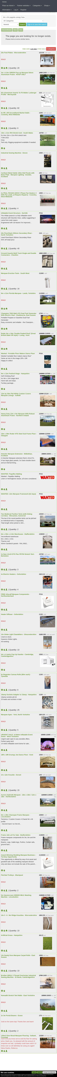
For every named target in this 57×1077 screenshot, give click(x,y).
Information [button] (6, 10)
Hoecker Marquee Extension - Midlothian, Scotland (16, 455)
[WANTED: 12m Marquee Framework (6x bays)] (47, 496)
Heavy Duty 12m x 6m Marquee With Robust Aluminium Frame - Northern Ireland (18, 414)
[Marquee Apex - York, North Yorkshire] (47, 721)
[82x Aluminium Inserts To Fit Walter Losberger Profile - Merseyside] (47, 100)
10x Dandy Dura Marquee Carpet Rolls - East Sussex (18, 956)
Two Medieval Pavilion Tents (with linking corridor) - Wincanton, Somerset (16, 515)
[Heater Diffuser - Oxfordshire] (47, 620)
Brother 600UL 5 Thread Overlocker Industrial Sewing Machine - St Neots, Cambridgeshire (18, 976)
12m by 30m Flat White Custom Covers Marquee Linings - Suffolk (16, 394)
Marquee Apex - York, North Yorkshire (15, 715)
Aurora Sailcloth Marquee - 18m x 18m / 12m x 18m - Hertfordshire (18, 796)
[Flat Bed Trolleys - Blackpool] (47, 881)
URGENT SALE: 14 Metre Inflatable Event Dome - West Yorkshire (17, 735)
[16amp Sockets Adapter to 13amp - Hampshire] (47, 701)
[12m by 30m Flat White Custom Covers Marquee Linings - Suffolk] (47, 400)
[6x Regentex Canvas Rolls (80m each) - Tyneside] (47, 681)
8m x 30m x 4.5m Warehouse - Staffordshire (17, 534)
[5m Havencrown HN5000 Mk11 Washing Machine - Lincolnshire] (47, 902)
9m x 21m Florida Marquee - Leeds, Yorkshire (18, 293)
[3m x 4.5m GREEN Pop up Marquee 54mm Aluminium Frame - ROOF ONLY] (47, 78)
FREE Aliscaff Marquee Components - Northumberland (15, 595)
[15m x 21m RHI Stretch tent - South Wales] (47, 139)
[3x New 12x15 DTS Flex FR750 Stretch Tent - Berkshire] (47, 559)
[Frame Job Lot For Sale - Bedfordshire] (47, 842)
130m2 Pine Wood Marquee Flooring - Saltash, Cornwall (18, 1036)
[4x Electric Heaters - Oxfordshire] (47, 581)
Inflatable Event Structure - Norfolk (14, 213)
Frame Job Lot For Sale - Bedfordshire (15, 835)
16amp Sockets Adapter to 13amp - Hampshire (19, 695)
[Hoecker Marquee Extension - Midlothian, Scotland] (47, 460)
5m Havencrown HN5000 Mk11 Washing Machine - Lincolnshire (16, 896)
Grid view (41, 49)
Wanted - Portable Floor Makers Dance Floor (18, 353)
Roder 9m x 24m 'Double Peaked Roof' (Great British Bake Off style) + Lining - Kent (18, 334)
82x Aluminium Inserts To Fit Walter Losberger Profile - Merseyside (18, 93)
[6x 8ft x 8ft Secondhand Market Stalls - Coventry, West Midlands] (47, 119)
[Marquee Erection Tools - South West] (47, 280)
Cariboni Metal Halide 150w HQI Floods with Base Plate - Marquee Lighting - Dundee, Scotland (17, 174)
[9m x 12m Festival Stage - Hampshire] (47, 378)
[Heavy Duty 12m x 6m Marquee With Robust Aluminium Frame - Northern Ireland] (47, 420)
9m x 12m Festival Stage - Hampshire (15, 373)
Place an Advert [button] (8, 5)
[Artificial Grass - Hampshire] (47, 942)
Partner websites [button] (23, 5)
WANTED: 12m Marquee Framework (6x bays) (18, 494)
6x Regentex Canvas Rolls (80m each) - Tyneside (16, 675)
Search (22, 24)
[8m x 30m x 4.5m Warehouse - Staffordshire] (47, 541)
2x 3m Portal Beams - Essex (12, 1015)
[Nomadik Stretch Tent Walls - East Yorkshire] (47, 1002)
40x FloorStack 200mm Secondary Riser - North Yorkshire (17, 234)
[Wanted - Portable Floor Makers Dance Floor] (47, 360)
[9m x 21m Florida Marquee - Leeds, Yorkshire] (47, 298)
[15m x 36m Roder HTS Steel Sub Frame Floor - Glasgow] (47, 440)
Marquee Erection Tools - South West (15, 273)
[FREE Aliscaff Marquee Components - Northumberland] (47, 601)
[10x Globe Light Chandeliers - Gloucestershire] (47, 641)
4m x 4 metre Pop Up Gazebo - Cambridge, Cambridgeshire (17, 655)
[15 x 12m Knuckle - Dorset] (47, 781)
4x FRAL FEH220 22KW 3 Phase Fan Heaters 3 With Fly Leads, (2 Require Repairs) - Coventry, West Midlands (19, 195)
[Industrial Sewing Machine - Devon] (47, 160)
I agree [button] (34, 1072)
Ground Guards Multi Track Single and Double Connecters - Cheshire (18, 254)
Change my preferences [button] (49, 1072)
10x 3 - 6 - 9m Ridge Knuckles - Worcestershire (19, 915)
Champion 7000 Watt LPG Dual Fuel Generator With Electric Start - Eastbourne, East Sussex (18, 314)
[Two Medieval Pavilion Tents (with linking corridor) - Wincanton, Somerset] (47, 520)
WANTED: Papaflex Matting (11, 474)
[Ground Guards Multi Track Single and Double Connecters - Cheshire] (47, 260)
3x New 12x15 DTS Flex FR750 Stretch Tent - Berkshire (18, 555)
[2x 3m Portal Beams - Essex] (47, 1022)
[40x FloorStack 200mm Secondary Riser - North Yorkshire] (47, 240)
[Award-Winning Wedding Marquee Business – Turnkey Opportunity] (47, 862)
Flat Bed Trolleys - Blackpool (12, 875)
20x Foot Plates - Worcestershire (13, 53)
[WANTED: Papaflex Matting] (47, 476)
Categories (51, 49)
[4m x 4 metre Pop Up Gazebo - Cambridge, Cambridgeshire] (47, 660)
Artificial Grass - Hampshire (11, 935)
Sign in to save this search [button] (36, 24)
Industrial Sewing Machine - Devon (14, 153)
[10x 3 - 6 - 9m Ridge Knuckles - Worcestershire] (47, 922)
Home (4, 2)
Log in (16, 10)
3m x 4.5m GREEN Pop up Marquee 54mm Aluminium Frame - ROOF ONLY (17, 73)
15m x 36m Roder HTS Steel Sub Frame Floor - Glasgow (19, 434)
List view (34, 49)
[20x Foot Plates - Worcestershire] (47, 60)
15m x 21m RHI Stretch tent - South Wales (17, 133)
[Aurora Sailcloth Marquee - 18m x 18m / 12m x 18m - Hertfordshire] (47, 800)
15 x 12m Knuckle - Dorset (11, 775)
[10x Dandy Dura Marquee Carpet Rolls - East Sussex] (47, 960)
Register (23, 10)
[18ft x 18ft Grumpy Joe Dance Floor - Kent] (47, 761)
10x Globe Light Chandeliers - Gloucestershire (18, 634)
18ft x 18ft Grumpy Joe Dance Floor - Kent (17, 755)
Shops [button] (46, 5)
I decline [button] (39, 1072)
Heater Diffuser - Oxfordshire (12, 614)
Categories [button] (37, 5)
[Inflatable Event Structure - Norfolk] (47, 218)
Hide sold (25, 49)
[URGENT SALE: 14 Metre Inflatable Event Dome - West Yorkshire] (47, 743)
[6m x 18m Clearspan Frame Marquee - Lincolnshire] (47, 821)
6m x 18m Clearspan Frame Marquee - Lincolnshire (15, 816)
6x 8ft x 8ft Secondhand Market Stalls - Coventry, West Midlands (15, 114)
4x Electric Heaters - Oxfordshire (13, 574)
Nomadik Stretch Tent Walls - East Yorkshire (18, 995)
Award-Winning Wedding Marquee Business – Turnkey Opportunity (18, 856)
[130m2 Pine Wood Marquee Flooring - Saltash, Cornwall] (47, 1041)
